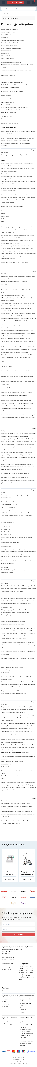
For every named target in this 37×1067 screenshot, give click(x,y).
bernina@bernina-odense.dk (8, 258)
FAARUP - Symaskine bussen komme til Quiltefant (26, 1035)
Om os (6, 999)
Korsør (22, 1012)
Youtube (21, 991)
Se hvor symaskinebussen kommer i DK (9, 1023)
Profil (5, 1001)
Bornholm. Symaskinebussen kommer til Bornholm (26, 1029)
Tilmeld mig (18, 934)
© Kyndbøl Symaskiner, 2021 (18, 1063)
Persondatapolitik (18, 1059)
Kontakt (6, 1006)
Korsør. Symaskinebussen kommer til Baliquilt (26, 1023)
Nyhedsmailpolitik (18, 1057)
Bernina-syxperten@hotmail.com (20, 107)
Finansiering (7, 969)
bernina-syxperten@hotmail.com (12, 949)
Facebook (5, 991)
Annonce (6, 1004)
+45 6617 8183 (6, 951)
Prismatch (7, 972)
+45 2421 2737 (6, 953)
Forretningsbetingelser (10, 18)
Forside (6, 13)
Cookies (18, 1061)
